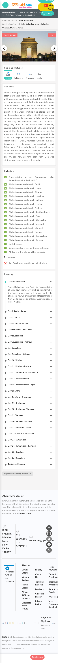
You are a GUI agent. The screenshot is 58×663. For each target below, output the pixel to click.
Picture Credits (25, 586)
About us (26, 565)
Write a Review (25, 578)
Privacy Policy (38, 602)
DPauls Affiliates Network (26, 595)
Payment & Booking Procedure (17, 474)
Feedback (39, 589)
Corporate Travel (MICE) (26, 606)
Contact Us (38, 576)
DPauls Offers (25, 571)
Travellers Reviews (39, 583)
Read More (25, 513)
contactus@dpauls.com (41, 540)
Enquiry (38, 569)
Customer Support (39, 595)
